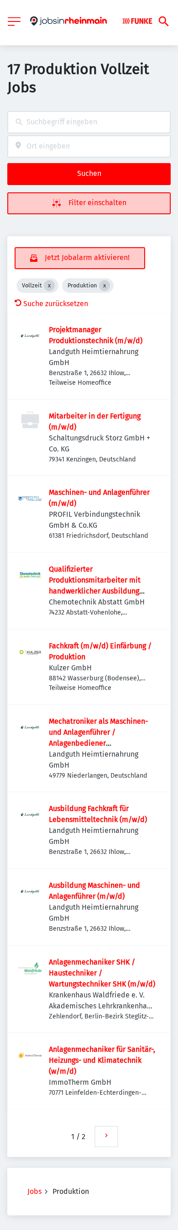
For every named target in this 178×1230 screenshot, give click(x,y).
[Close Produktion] (104, 285)
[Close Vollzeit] (49, 285)
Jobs (34, 1191)
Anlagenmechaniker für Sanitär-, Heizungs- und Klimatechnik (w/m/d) (102, 1060)
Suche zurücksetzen (55, 303)
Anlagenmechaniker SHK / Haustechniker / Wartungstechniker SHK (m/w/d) (102, 973)
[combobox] (89, 122)
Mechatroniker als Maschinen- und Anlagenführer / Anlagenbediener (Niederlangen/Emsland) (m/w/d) (98, 743)
